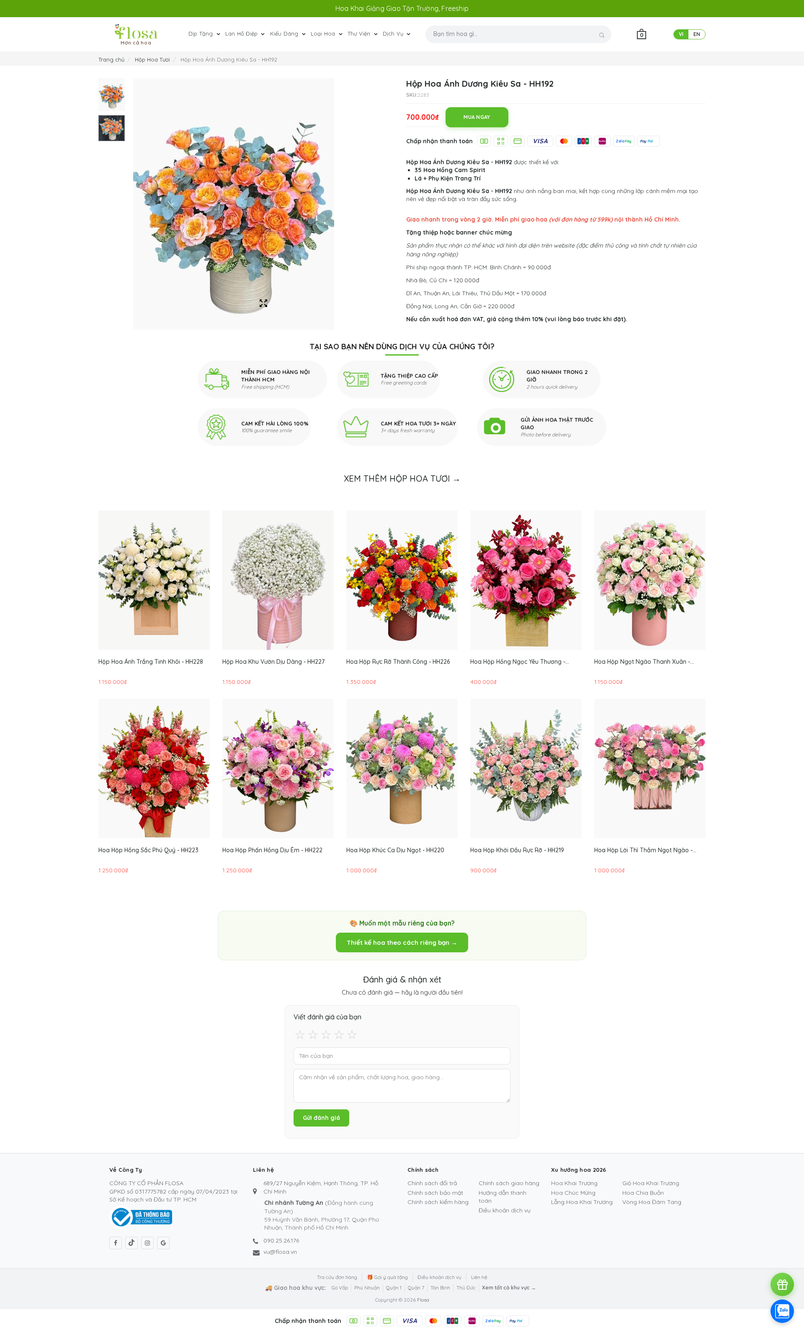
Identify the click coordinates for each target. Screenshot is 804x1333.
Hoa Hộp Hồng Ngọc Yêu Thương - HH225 (517, 661)
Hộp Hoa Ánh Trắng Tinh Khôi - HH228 (150, 661)
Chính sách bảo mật (435, 1192)
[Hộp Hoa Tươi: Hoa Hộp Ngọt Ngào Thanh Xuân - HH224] (650, 580)
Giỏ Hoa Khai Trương (650, 1183)
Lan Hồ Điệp (242, 33)
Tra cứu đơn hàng (337, 1277)
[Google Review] (163, 1243)
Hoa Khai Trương (574, 1183)
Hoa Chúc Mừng (573, 1192)
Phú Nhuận (367, 1287)
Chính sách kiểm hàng (438, 1202)
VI (681, 34)
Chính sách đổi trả (432, 1183)
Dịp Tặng (201, 33)
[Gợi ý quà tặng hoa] (782, 1284)
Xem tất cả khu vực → (509, 1287)
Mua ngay (477, 117)
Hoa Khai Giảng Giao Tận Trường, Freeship (402, 8)
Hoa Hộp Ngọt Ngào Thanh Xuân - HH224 (642, 661)
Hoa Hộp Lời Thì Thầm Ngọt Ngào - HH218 (643, 850)
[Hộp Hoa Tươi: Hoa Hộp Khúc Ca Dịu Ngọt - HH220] (402, 768)
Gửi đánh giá (321, 1118)
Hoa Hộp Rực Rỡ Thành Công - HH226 (398, 661)
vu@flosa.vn (280, 1252)
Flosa (423, 1300)
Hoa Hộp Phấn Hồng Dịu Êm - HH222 (272, 850)
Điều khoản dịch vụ (505, 1210)
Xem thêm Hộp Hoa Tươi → (402, 478)
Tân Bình (440, 1287)
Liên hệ (479, 1277)
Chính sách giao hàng (509, 1183)
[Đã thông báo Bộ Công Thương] (140, 1216)
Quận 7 (416, 1287)
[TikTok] (131, 1243)
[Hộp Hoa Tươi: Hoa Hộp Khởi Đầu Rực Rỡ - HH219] (526, 768)
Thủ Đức (466, 1287)
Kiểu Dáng (285, 33)
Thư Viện (360, 33)
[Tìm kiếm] (602, 35)
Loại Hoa (324, 33)
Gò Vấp (340, 1287)
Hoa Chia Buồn (643, 1192)
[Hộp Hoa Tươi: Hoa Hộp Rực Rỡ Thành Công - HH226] (402, 580)
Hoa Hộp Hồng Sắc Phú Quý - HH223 (148, 850)
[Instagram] (147, 1243)
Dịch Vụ (394, 33)
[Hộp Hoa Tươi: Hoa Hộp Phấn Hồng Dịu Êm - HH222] (278, 768)
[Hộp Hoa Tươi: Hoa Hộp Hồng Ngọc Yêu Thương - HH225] (526, 580)
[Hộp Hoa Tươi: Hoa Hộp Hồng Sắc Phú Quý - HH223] (154, 768)
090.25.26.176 (281, 1240)
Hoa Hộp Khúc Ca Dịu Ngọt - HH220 (395, 850)
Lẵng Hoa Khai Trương (582, 1202)
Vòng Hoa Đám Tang (651, 1202)
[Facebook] (115, 1243)
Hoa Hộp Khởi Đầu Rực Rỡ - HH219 (517, 850)
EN (696, 34)
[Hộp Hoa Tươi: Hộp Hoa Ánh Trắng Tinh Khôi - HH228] (154, 580)
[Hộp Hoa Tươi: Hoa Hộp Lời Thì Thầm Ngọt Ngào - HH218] (650, 768)
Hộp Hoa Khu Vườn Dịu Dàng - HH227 (273, 661)
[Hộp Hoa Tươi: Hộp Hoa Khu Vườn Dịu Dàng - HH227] (278, 580)
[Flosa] (136, 31)
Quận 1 (394, 1287)
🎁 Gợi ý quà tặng (387, 1277)
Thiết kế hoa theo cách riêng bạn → (402, 942)
